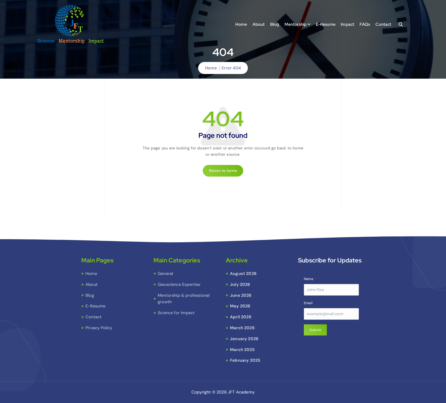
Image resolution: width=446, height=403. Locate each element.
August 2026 (243, 273)
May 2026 (240, 306)
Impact (347, 24)
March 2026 (242, 328)
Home (241, 24)
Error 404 (231, 68)
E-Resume (325, 24)
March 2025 (242, 349)
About (259, 24)
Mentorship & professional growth (184, 299)
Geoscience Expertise (179, 284)
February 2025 (245, 360)
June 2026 (241, 295)
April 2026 (240, 317)
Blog (274, 24)
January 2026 (244, 339)
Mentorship (296, 24)
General (165, 273)
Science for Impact (176, 313)
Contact (383, 24)
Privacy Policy (98, 328)
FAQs (365, 24)
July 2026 (240, 284)
